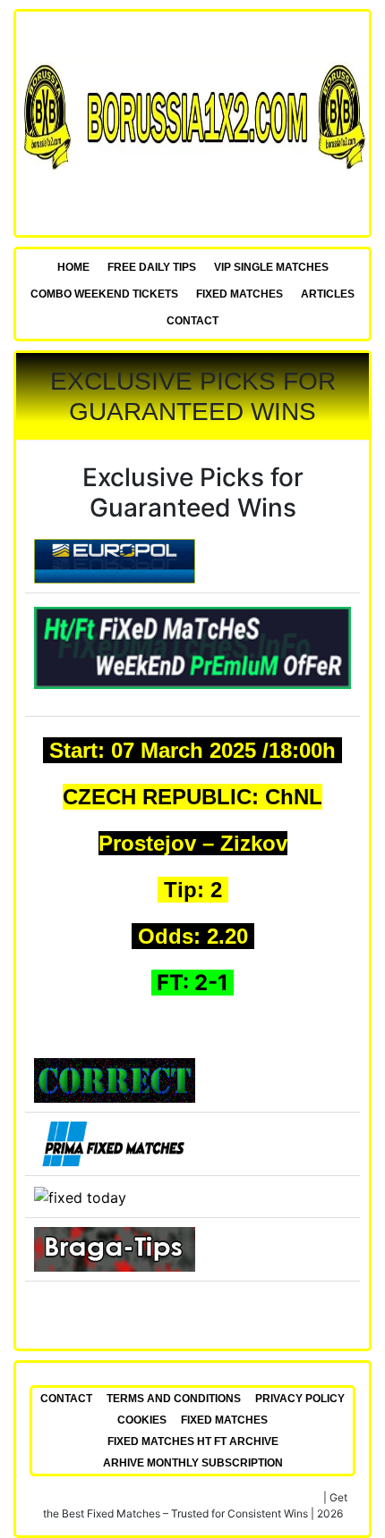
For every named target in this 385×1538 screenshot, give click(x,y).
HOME (73, 267)
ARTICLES (328, 294)
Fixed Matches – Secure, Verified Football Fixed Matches (179, 1497)
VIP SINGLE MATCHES (271, 267)
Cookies (142, 1420)
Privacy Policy (300, 1398)
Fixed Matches (239, 294)
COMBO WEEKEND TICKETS (104, 294)
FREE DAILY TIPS (151, 267)
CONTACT (192, 321)
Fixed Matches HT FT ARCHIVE (192, 1441)
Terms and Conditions (174, 1398)
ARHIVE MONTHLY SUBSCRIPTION (193, 1463)
